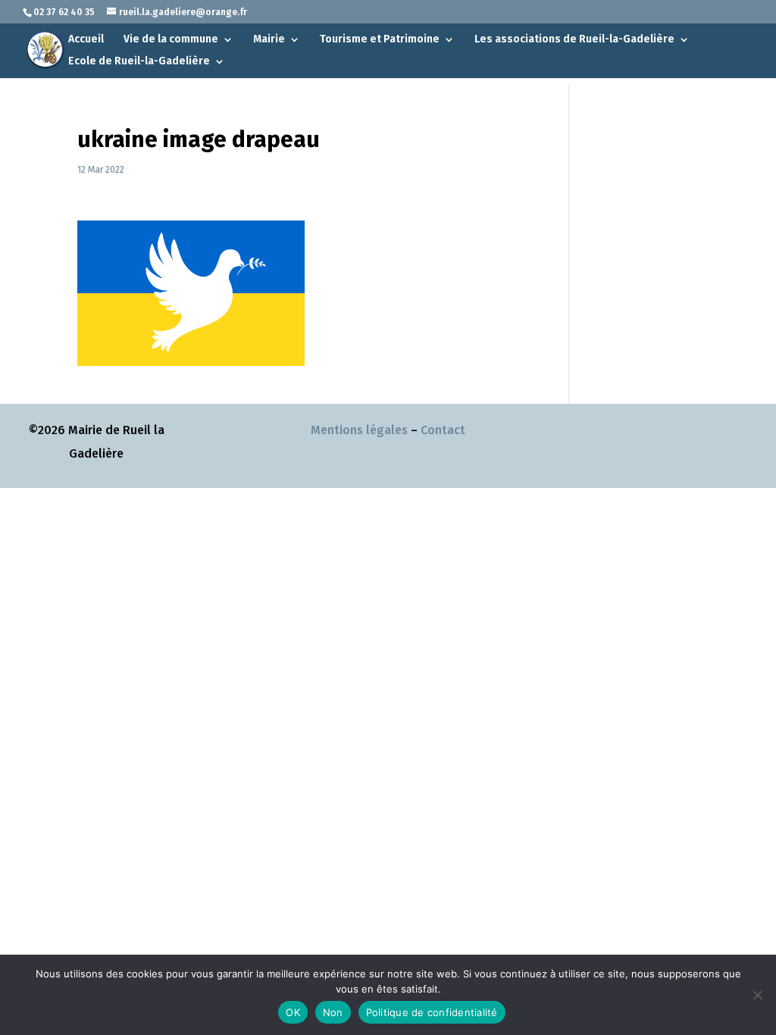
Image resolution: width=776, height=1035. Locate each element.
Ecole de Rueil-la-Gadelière (139, 61)
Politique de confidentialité (432, 1012)
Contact (443, 430)
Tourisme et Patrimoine (380, 39)
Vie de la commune (171, 39)
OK (293, 1012)
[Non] (757, 994)
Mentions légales (359, 430)
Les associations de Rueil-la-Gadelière (574, 39)
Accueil (86, 39)
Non (333, 1012)
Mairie (269, 39)
